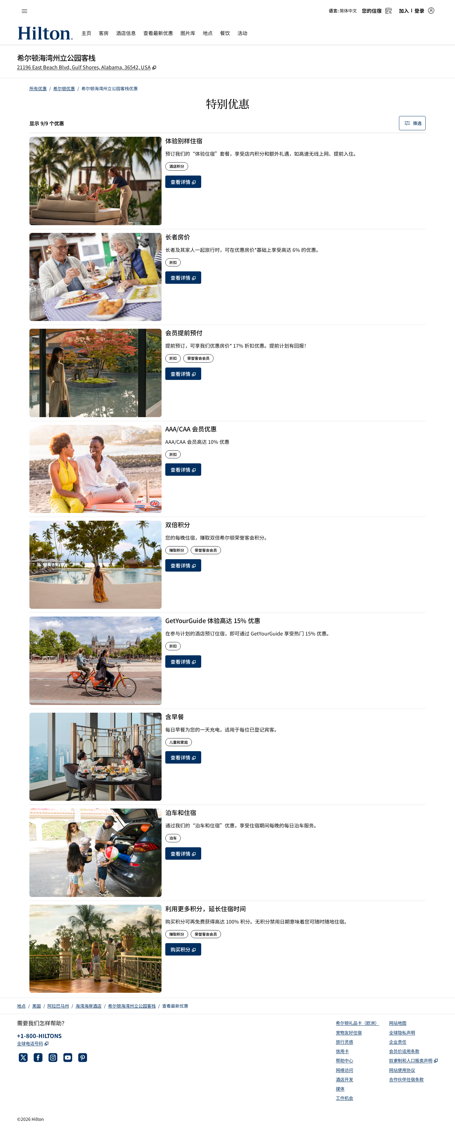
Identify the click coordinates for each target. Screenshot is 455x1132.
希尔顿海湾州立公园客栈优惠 (109, 88)
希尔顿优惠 (64, 88)
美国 (36, 1006)
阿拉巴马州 (58, 1006)
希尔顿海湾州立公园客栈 (132, 1006)
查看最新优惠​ (175, 1006)
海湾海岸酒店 (89, 1006)
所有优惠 (38, 88)
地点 (21, 1006)
